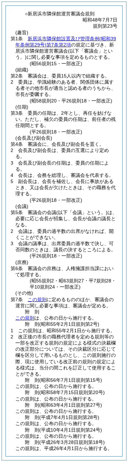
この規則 (37, 299)
